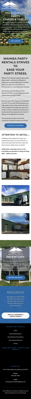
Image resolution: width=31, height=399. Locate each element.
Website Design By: (10, 393)
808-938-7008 (15, 375)
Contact (15, 343)
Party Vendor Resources (15, 340)
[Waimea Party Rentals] (9, 8)
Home (15, 330)
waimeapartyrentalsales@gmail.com (15, 381)
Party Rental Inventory (15, 334)
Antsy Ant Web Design (20, 393)
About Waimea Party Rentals (15, 337)
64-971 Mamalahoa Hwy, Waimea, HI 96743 (15, 369)
